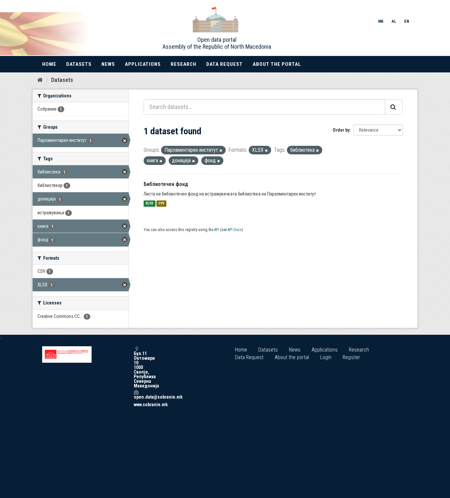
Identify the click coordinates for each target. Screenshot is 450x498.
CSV (161, 203)
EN (406, 21)
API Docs (235, 229)
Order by (341, 130)
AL (394, 21)
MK (380, 21)
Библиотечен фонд (166, 184)
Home (49, 64)
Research (183, 64)
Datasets (79, 64)
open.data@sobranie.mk (136, 396)
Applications (143, 64)
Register (351, 357)
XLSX (149, 203)
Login (325, 357)
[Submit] (394, 107)
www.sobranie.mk (136, 404)
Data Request (224, 64)
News (108, 64)
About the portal (277, 64)
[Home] (40, 80)
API (216, 229)
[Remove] (220, 150)
